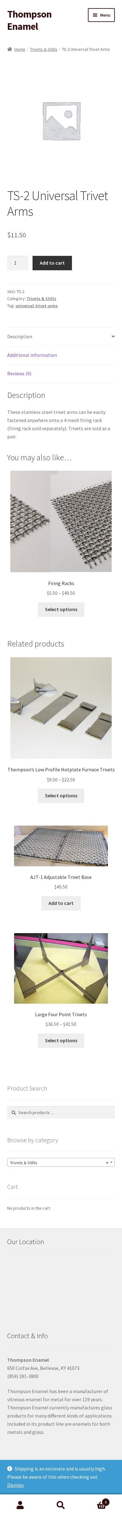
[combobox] (61, 1162)
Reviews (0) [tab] (19, 373)
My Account (20, 1505)
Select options (61, 609)
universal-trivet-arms (37, 306)
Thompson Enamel (29, 20)
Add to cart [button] (61, 903)
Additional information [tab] (32, 355)
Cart (94, 1499)
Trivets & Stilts (43, 49)
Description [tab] (19, 336)
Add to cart (52, 263)
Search (61, 1505)
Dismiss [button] (15, 1485)
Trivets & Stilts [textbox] (59, 1162)
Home (19, 49)
